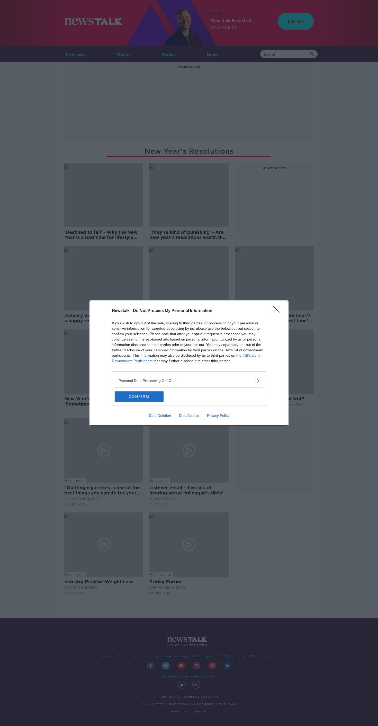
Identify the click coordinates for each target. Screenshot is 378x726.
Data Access (189, 415)
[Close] (278, 311)
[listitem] (189, 380)
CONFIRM (139, 396)
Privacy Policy (218, 415)
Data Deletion (160, 415)
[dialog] (189, 363)
